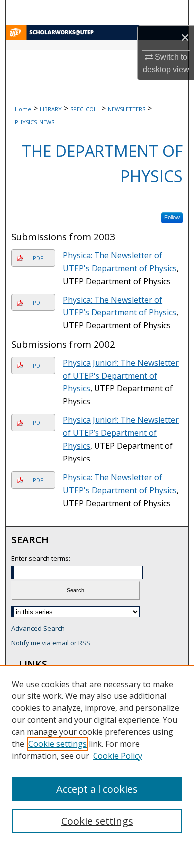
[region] (97, 755)
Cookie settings (57, 743)
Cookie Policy (117, 755)
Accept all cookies (97, 789)
